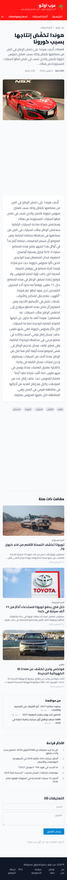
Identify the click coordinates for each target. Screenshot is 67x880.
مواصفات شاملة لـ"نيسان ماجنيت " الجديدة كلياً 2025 (31, 772)
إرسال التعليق (54, 831)
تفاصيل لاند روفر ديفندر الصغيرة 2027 (41, 714)
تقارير (61, 664)
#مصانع (17, 409)
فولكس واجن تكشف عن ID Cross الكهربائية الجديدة (40, 671)
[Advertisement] (33, 157)
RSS (20, 870)
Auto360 (59, 70)
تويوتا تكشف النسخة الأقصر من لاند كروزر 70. (34, 547)
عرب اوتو (60, 27)
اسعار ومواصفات (17, 16)
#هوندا (28, 409)
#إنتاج (60, 409)
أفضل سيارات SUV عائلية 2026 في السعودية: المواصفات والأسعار (35, 760)
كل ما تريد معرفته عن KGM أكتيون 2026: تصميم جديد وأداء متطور (30, 751)
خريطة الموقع (12, 871)
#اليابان (50, 409)
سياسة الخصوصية (36, 871)
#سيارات (39, 409)
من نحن (62, 871)
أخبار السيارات (40, 16)
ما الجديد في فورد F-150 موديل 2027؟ (38, 767)
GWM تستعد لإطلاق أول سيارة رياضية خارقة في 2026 (36, 721)
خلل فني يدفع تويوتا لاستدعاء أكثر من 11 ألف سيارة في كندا (35, 609)
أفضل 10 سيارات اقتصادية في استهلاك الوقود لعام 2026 (32, 780)
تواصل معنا (51, 871)
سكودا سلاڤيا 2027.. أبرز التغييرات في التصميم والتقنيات (37, 708)
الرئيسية (57, 16)
